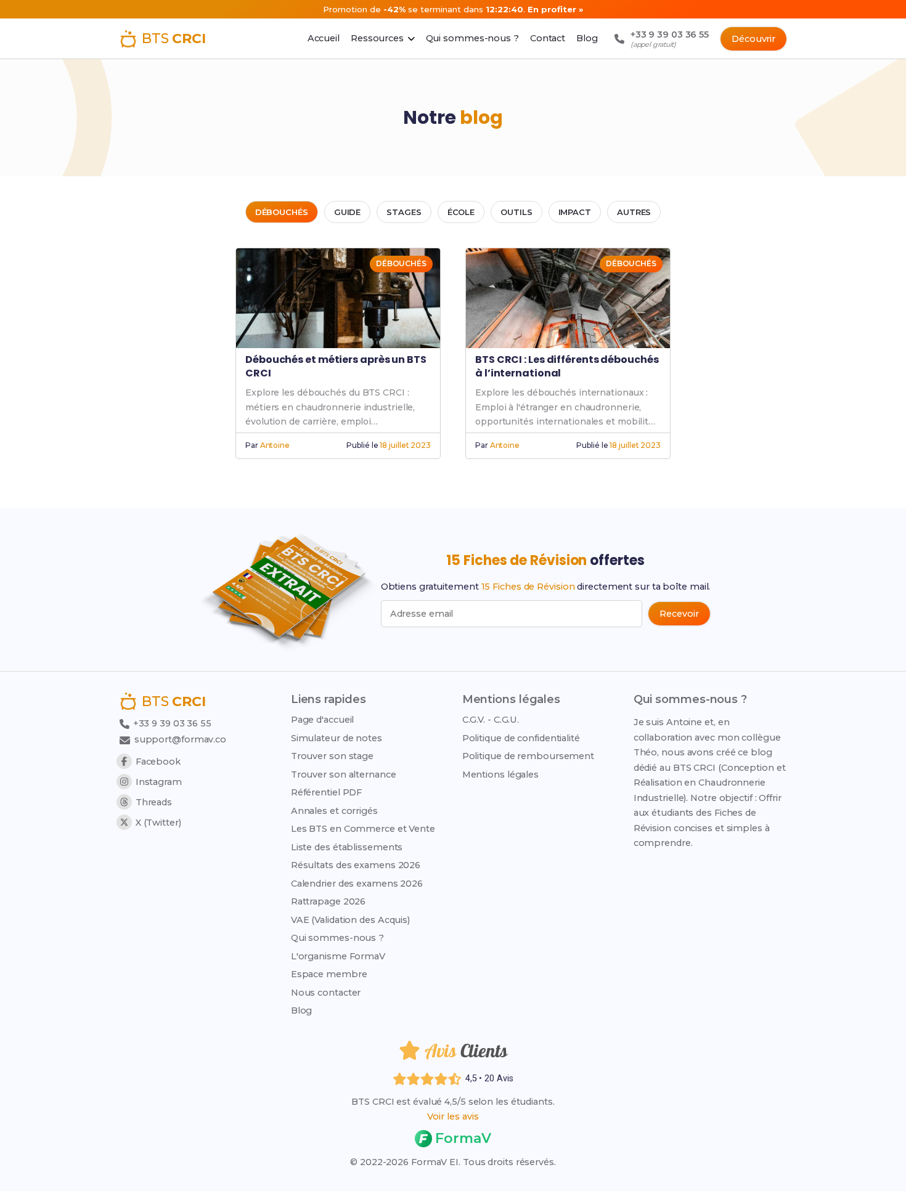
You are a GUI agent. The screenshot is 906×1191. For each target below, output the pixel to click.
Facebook (158, 761)
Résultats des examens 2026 (355, 865)
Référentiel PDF (326, 792)
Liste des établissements (347, 847)
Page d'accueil (322, 719)
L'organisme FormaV (338, 956)
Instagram (159, 781)
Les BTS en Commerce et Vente (363, 828)
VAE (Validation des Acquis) (350, 919)
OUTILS (516, 212)
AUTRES (634, 212)
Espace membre (329, 974)
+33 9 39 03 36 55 (171, 723)
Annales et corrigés (334, 810)
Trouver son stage (332, 756)
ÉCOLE (461, 212)
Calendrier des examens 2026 (357, 883)
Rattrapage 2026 (328, 901)
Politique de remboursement (528, 756)
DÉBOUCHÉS (281, 212)
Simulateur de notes (336, 738)
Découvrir (753, 38)
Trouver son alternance (343, 774)
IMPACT (574, 212)
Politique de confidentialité (521, 738)
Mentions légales (500, 774)
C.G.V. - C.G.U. (491, 719)
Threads (154, 802)
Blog (301, 1010)
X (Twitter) (158, 822)
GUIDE (347, 212)
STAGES (403, 212)
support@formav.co (180, 739)
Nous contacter (326, 992)
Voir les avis (453, 1116)
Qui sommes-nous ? (337, 937)
